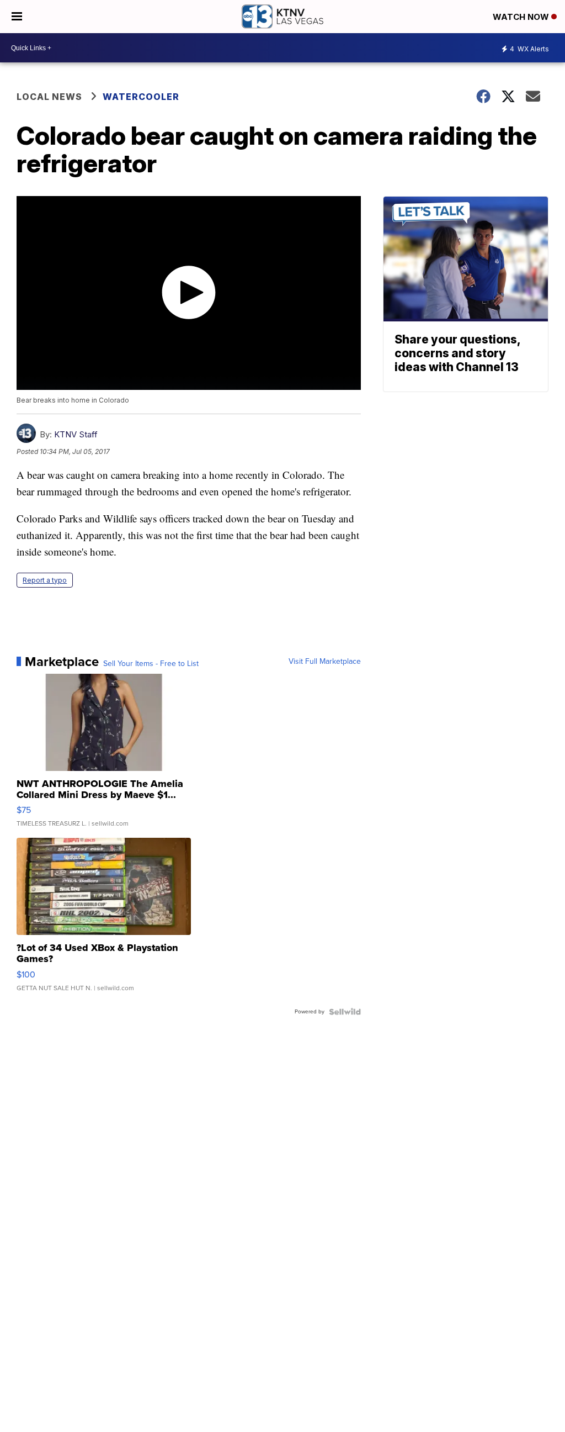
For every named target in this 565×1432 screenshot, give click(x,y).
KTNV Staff (76, 434)
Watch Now (522, 17)
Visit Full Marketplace (325, 661)
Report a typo (45, 580)
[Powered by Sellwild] (345, 1012)
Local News (49, 96)
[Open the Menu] (16, 16)
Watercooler (141, 96)
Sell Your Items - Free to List (151, 664)
